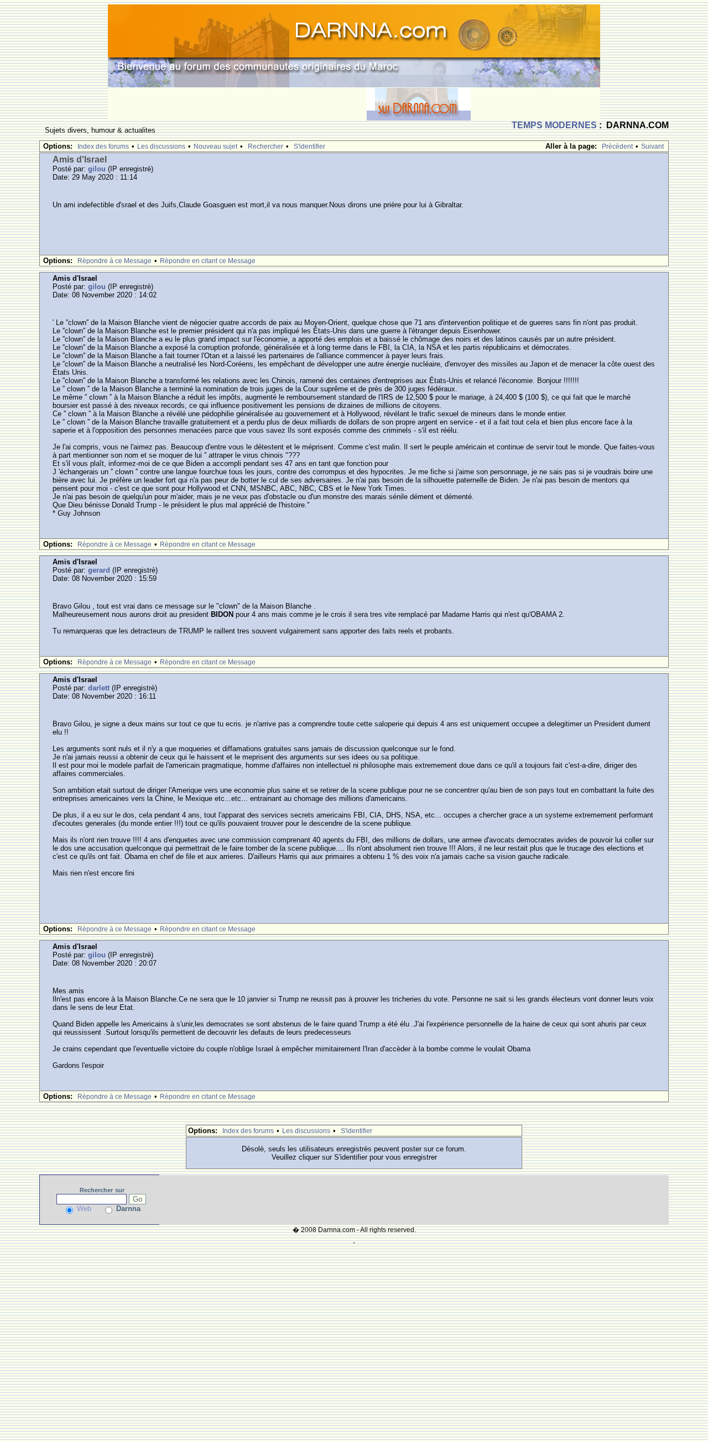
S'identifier (309, 146)
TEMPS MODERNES (554, 125)
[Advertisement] (237, 103)
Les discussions (161, 146)
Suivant (652, 146)
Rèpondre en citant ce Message (208, 261)
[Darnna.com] (354, 45)
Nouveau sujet (215, 146)
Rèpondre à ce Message (114, 261)
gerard (99, 570)
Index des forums (103, 146)
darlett (99, 688)
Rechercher (265, 146)
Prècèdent (617, 146)
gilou (97, 169)
